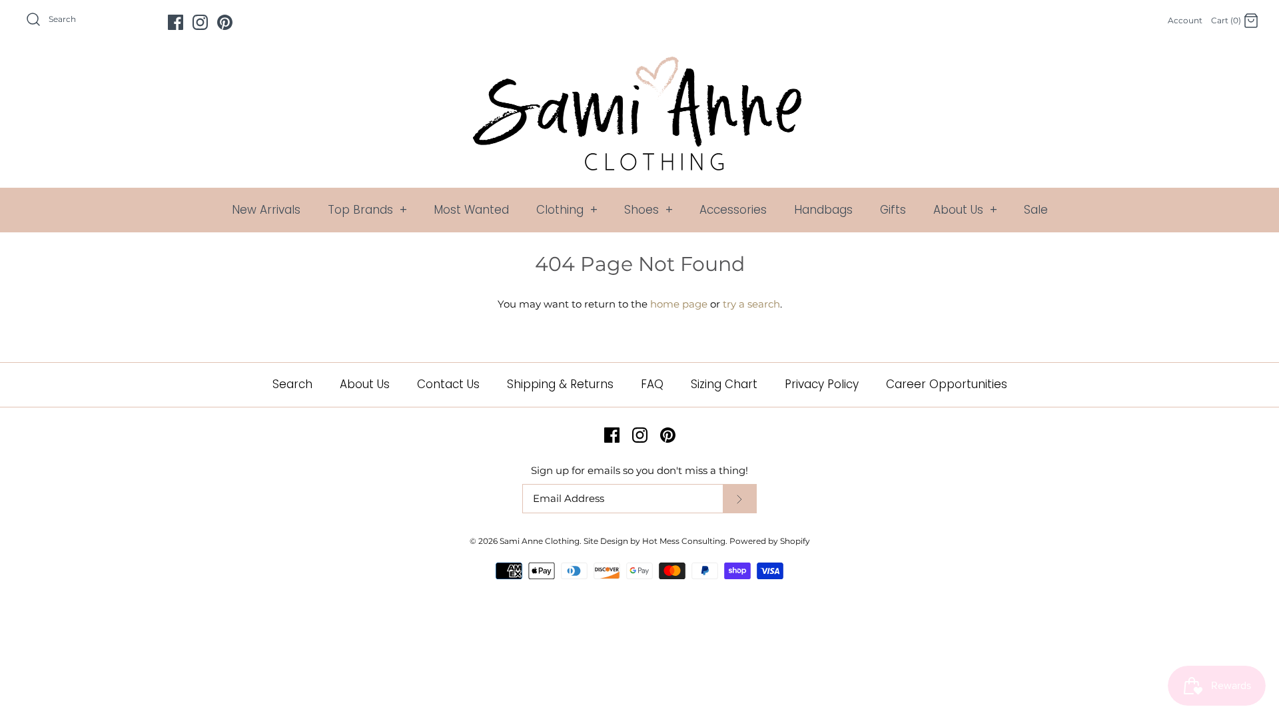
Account (1185, 20)
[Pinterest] (224, 22)
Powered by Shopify (769, 541)
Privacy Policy (822, 384)
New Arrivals (266, 210)
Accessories (733, 210)
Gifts (893, 210)
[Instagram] (200, 22)
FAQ (652, 384)
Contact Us (448, 384)
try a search (751, 304)
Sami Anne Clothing (540, 541)
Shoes (648, 210)
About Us (965, 210)
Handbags (823, 210)
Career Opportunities (946, 384)
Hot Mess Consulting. (684, 541)
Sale (1036, 210)
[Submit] (739, 499)
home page (678, 304)
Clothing (567, 210)
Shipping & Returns (560, 384)
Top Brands (367, 210)
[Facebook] (175, 22)
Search (292, 384)
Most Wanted (471, 210)
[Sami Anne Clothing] (639, 64)
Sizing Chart (724, 384)
